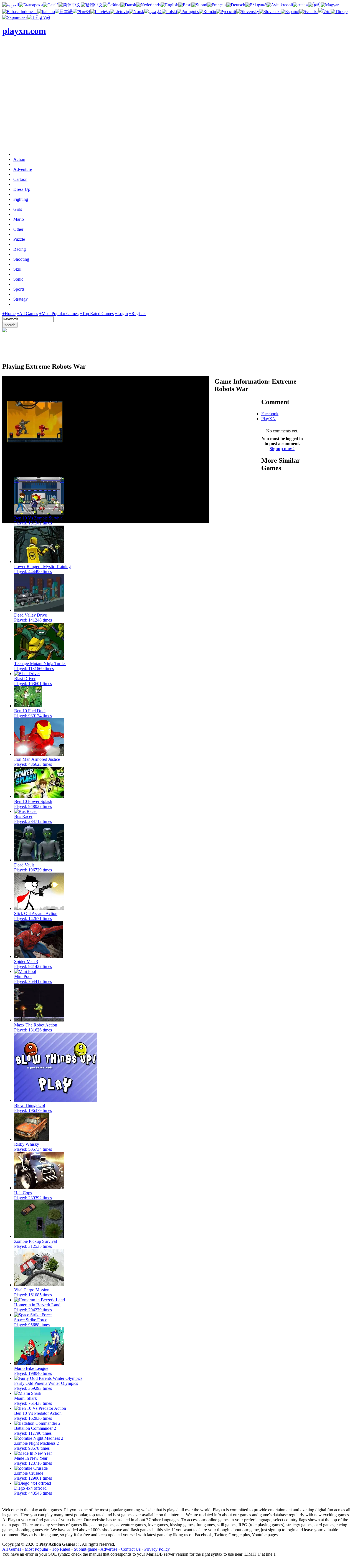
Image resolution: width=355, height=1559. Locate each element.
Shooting (21, 259)
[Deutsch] (235, 4)
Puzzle (19, 239)
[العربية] (10, 4)
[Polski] (169, 11)
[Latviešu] (100, 11)
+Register (137, 313)
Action (19, 159)
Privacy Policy (157, 1549)
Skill (17, 269)
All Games (11, 1549)
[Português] (188, 11)
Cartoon (20, 179)
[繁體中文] (92, 4)
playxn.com (24, 31)
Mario (18, 219)
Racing (19, 249)
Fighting (20, 199)
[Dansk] (128, 4)
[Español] (290, 11)
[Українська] (14, 17)
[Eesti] (184, 4)
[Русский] (226, 11)
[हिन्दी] (314, 4)
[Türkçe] (339, 11)
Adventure (22, 169)
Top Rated (61, 1549)
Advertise (108, 1549)
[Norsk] (136, 11)
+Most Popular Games (58, 313)
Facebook (269, 413)
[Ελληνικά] (256, 4)
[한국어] (81, 11)
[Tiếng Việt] (38, 17)
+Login (121, 313)
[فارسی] (153, 11)
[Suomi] (199, 4)
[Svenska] (308, 11)
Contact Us (131, 1549)
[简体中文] (70, 4)
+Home (9, 313)
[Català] (51, 4)
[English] (169, 4)
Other (18, 229)
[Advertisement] (177, 109)
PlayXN (268, 418)
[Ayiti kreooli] (280, 4)
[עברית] (300, 4)
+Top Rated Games (97, 313)
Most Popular (36, 1549)
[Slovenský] (247, 11)
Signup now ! (282, 448)
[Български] (31, 4)
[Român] (207, 11)
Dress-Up (21, 189)
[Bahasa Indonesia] (19, 11)
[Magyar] (330, 4)
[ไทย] (324, 11)
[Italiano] (46, 11)
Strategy (20, 299)
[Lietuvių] (119, 11)
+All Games (27, 313)
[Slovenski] (270, 11)
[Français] (216, 4)
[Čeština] (111, 4)
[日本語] (64, 11)
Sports (18, 289)
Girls (17, 209)
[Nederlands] (148, 4)
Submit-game (85, 1549)
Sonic (18, 279)
